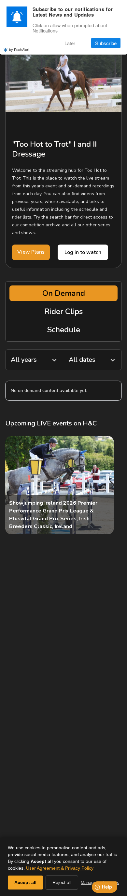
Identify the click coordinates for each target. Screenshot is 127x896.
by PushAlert (19, 49)
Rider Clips (63, 311)
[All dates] (93, 359)
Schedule (63, 329)
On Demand (63, 293)
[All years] (34, 359)
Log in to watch (82, 252)
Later (69, 43)
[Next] (111, 485)
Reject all (61, 882)
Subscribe (106, 43)
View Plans (31, 252)
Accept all (25, 882)
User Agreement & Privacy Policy (59, 868)
